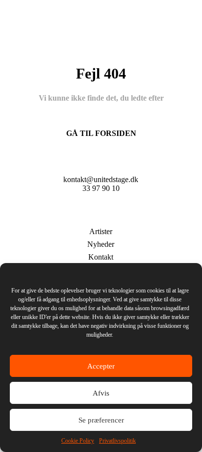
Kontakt (100, 257)
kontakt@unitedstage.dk (100, 179)
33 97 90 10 (101, 188)
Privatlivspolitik (117, 440)
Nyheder (100, 244)
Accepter (101, 366)
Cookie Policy (77, 440)
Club (101, 217)
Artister (100, 231)
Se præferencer (101, 420)
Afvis (101, 393)
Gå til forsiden (101, 133)
